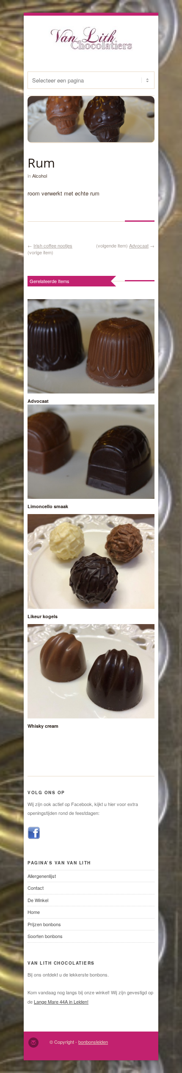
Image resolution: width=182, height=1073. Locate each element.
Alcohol (39, 175)
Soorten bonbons (45, 936)
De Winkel (38, 900)
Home (34, 911)
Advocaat (139, 245)
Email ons (33, 1042)
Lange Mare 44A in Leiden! (61, 1001)
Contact (36, 887)
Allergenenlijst (42, 875)
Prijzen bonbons (44, 924)
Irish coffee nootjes (52, 245)
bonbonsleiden (93, 1041)
